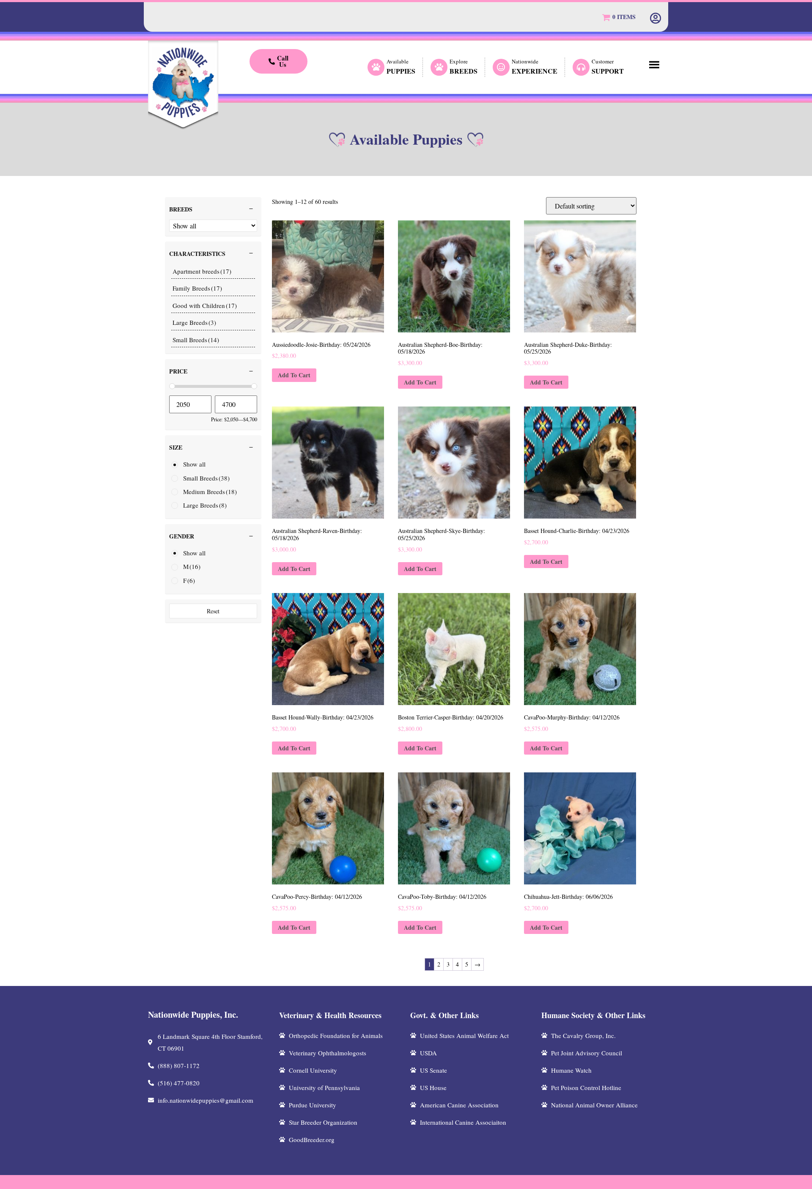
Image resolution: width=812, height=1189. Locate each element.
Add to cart (294, 375)
